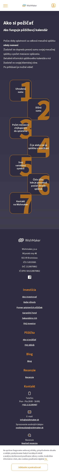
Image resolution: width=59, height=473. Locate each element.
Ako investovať (29, 296)
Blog (29, 361)
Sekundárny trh (29, 318)
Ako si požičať (29, 339)
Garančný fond (29, 312)
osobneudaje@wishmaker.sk (29, 427)
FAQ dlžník (29, 345)
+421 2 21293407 (29, 404)
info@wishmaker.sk (29, 419)
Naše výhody (29, 302)
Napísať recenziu (30, 443)
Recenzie (29, 377)
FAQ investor (29, 323)
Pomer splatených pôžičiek (29, 307)
